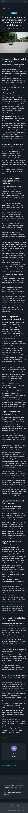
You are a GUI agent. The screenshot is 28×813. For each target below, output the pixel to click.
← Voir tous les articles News (10, 765)
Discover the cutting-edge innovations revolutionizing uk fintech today (14, 786)
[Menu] (24, 1)
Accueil (3, 8)
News (8, 8)
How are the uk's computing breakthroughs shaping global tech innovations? (13, 792)
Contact (18, 805)
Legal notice (11, 805)
